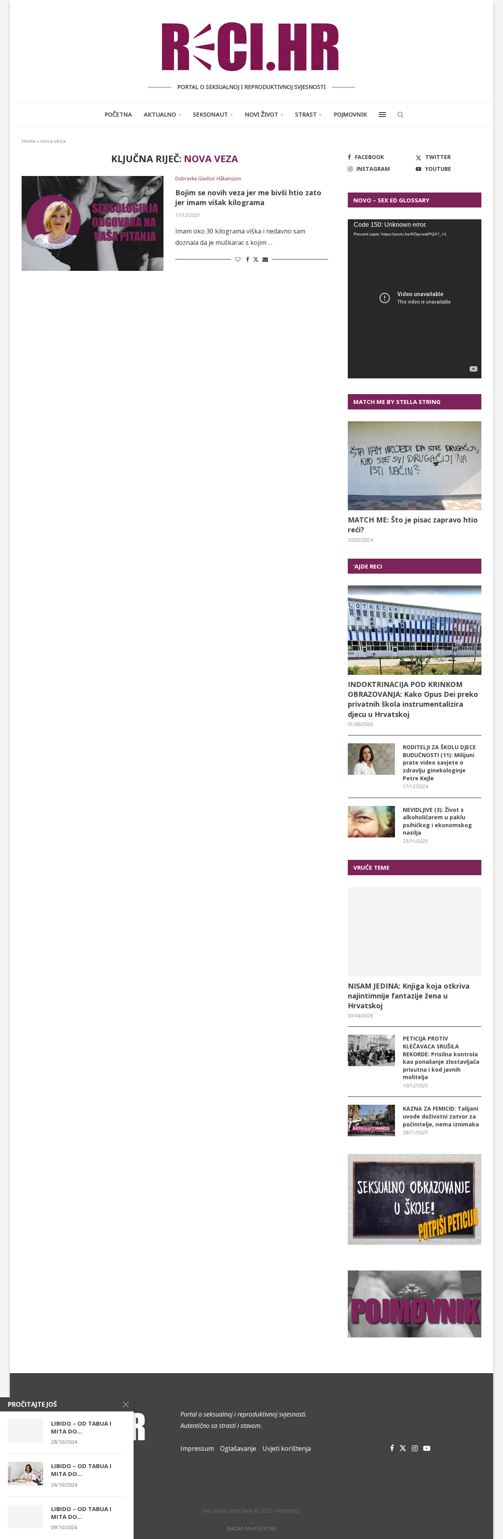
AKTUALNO (160, 114)
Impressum (197, 1448)
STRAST (306, 114)
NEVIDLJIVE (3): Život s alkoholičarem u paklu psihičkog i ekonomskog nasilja (437, 821)
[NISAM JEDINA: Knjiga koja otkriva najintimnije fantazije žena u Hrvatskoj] (414, 931)
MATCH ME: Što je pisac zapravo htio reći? (413, 524)
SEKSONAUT (210, 114)
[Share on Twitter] (256, 259)
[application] (414, 298)
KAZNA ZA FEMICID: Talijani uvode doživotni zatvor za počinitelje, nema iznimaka (441, 1116)
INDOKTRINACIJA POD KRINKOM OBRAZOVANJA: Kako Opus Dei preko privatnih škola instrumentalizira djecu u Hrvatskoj (413, 699)
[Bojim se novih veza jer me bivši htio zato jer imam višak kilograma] (92, 223)
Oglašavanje (238, 1448)
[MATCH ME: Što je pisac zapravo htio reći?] (414, 466)
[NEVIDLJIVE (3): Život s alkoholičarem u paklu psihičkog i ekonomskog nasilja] (371, 821)
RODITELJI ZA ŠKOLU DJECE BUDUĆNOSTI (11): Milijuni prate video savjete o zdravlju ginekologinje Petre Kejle (439, 762)
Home (29, 140)
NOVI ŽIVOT (261, 114)
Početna (118, 114)
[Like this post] (237, 259)
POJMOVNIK (350, 114)
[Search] (400, 114)
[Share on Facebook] (247, 259)
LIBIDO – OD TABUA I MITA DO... (81, 1427)
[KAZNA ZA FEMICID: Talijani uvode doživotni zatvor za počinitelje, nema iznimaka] (371, 1120)
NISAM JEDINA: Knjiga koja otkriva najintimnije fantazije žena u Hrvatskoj (409, 995)
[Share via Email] (265, 259)
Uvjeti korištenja (287, 1448)
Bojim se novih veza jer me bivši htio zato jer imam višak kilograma (248, 197)
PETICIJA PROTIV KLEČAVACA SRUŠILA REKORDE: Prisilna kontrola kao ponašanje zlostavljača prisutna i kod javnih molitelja (441, 1058)
